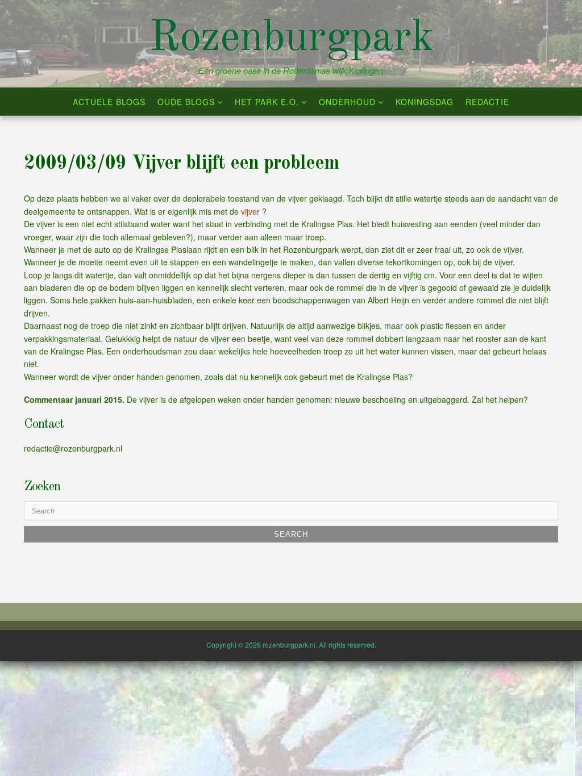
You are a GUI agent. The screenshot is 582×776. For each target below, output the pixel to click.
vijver (251, 211)
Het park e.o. (267, 101)
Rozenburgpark (291, 38)
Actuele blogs (109, 101)
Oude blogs (186, 101)
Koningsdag (425, 101)
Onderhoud (347, 101)
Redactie (487, 101)
